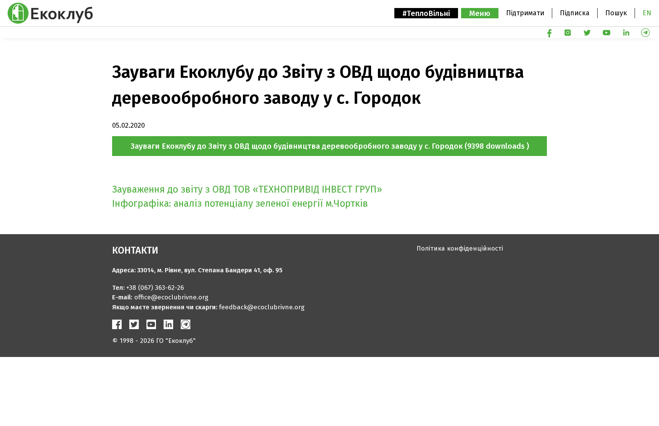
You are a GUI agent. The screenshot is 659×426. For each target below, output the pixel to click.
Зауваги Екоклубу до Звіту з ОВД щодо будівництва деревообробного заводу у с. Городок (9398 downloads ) (329, 146)
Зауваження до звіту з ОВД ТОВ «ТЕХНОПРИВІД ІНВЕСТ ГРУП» (247, 189)
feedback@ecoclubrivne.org (261, 307)
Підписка (575, 13)
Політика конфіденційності (459, 248)
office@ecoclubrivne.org (171, 297)
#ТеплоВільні (426, 13)
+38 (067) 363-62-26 (155, 288)
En (647, 13)
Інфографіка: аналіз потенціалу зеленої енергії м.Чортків (240, 203)
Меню (479, 13)
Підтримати (525, 13)
